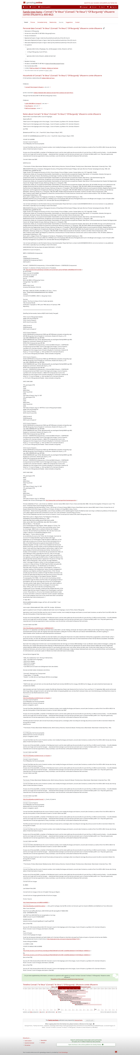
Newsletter (44, 1040)
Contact (43, 1042)
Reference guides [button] (45, 7)
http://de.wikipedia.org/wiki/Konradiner (34, 906)
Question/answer (29, 1043)
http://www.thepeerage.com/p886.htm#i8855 (35, 902)
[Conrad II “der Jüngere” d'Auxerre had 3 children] (50, 87)
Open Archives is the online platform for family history (85, 1044)
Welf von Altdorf (34, 68)
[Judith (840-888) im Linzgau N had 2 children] (48, 103)
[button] (84, 7)
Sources (61, 22)
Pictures (32, 22)
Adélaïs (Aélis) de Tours (48, 78)
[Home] (116, 1052)
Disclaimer (27, 1045)
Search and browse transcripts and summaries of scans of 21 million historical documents (86, 1041)
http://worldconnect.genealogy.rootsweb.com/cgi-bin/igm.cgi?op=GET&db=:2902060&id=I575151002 (53, 269)
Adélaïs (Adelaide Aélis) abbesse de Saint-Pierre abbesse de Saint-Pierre (53, 92)
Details (26, 22)
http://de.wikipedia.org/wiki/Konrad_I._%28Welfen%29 (38, 628)
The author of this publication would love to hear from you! (67, 979)
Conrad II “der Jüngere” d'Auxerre (34, 87)
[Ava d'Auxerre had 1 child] (40, 106)
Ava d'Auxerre (29, 106)
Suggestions (69, 22)
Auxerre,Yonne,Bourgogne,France (55, 63)
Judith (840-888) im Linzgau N (33, 103)
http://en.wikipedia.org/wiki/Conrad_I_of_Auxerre (36, 698)
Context (77, 22)
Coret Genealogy (63, 1052)
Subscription (28, 1040)
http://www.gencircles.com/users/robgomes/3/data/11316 (63, 939)
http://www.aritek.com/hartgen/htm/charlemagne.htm (61, 500)
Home (26, 7)
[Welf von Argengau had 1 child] (42, 108)
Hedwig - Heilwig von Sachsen (50, 68)
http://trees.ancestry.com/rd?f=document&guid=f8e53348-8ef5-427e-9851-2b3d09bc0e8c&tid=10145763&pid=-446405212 (56, 950)
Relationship (53, 22)
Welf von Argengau (30, 108)
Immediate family (42, 22)
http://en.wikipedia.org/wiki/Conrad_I (33, 799)
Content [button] (33, 7)
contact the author (90, 1020)
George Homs (78, 1020)
